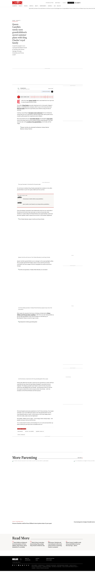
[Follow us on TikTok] (18, 565)
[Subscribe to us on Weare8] (26, 565)
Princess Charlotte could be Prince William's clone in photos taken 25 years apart (32, 523)
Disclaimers (34, 565)
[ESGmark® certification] (20, 559)
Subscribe (71, 2)
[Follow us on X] (16, 565)
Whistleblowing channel (62, 565)
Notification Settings (36, 566)
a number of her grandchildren (34, 121)
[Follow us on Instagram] (12, 565)
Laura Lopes (49, 118)
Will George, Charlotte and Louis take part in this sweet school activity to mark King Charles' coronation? (55, 545)
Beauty (18, 20)
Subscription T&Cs (50, 558)
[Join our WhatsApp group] (28, 565)
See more (80, 457)
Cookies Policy (41, 565)
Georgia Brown (23, 88)
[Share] (52, 92)
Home (13, 20)
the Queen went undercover (35, 112)
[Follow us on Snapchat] (22, 565)
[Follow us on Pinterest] (24, 565)
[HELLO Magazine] (17, 2)
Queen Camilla (32, 100)
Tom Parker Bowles (34, 118)
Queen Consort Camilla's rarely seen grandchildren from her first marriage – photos (73, 544)
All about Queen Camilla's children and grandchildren (33, 198)
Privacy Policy (73, 565)
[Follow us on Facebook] (14, 565)
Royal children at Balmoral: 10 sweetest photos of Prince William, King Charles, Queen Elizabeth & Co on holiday (19, 545)
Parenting (15, 21)
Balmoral (20, 431)
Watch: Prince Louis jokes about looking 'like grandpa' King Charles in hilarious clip (37, 544)
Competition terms (46, 566)
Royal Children (29, 431)
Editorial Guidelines (56, 566)
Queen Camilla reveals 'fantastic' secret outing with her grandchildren (36, 204)
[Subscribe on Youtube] (20, 565)
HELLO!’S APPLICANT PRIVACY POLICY (69, 566)
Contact (37, 558)
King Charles (26, 105)
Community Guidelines (51, 565)
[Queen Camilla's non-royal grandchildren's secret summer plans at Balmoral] (77, 2)
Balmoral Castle (21, 108)
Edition (57, 2)
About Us (27, 558)
